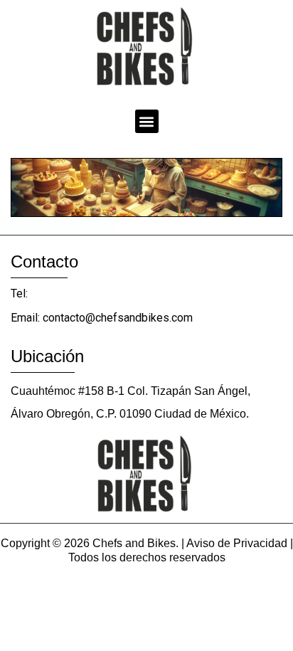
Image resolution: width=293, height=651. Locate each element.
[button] (147, 121)
